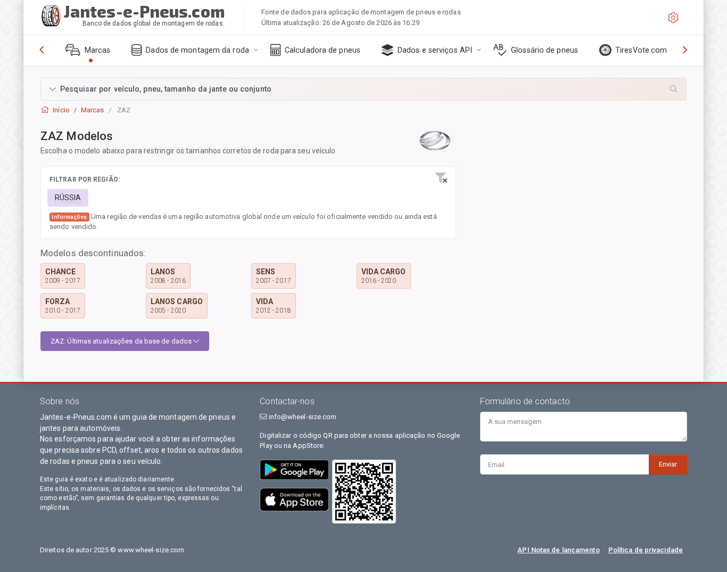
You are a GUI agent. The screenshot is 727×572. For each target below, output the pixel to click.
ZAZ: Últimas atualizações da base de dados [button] (122, 341)
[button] (363, 89)
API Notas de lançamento (558, 550)
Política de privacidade (645, 550)
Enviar (668, 464)
